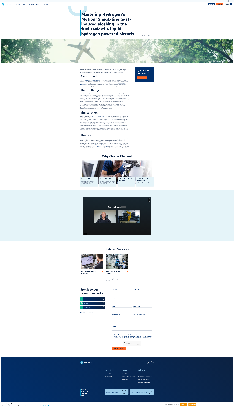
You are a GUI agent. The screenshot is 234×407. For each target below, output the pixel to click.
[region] (117, 404)
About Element (108, 376)
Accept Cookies (192, 404)
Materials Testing (126, 373)
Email (113, 306)
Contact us (219, 4)
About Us (46, 4)
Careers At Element (109, 373)
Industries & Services (20, 4)
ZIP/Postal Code (116, 314)
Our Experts (31, 4)
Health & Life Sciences (143, 379)
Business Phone (136, 306)
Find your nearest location (86, 312)
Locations (211, 4)
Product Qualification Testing (128, 376)
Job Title (135, 298)
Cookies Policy (46, 405)
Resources (38, 4)
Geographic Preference (138, 314)
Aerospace (140, 373)
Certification (125, 379)
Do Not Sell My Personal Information (171, 404)
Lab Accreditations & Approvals (221, 1)
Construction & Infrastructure (145, 376)
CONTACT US (142, 77)
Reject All (183, 404)
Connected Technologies (144, 382)
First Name (114, 289)
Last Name (135, 289)
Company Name (116, 298)
